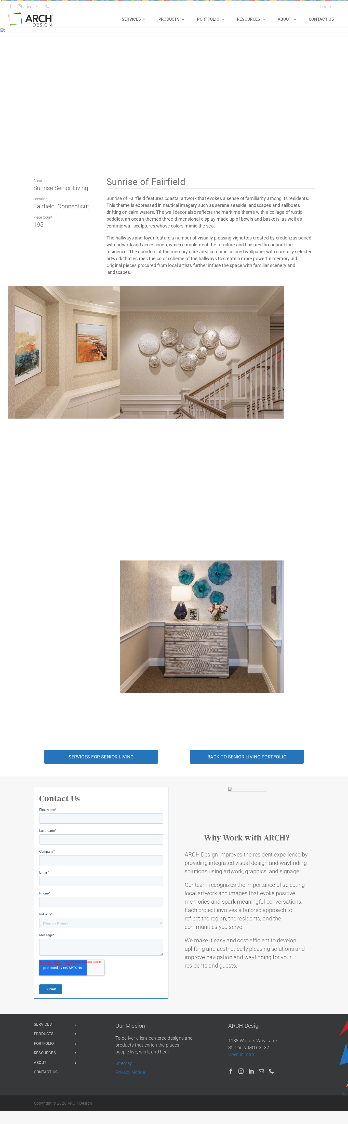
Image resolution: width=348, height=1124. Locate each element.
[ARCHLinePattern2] (30, 14)
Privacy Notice (130, 1072)
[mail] (38, 6)
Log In (326, 6)
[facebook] (10, 6)
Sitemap (123, 1063)
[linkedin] (29, 6)
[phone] (47, 6)
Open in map (241, 1054)
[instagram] (20, 6)
